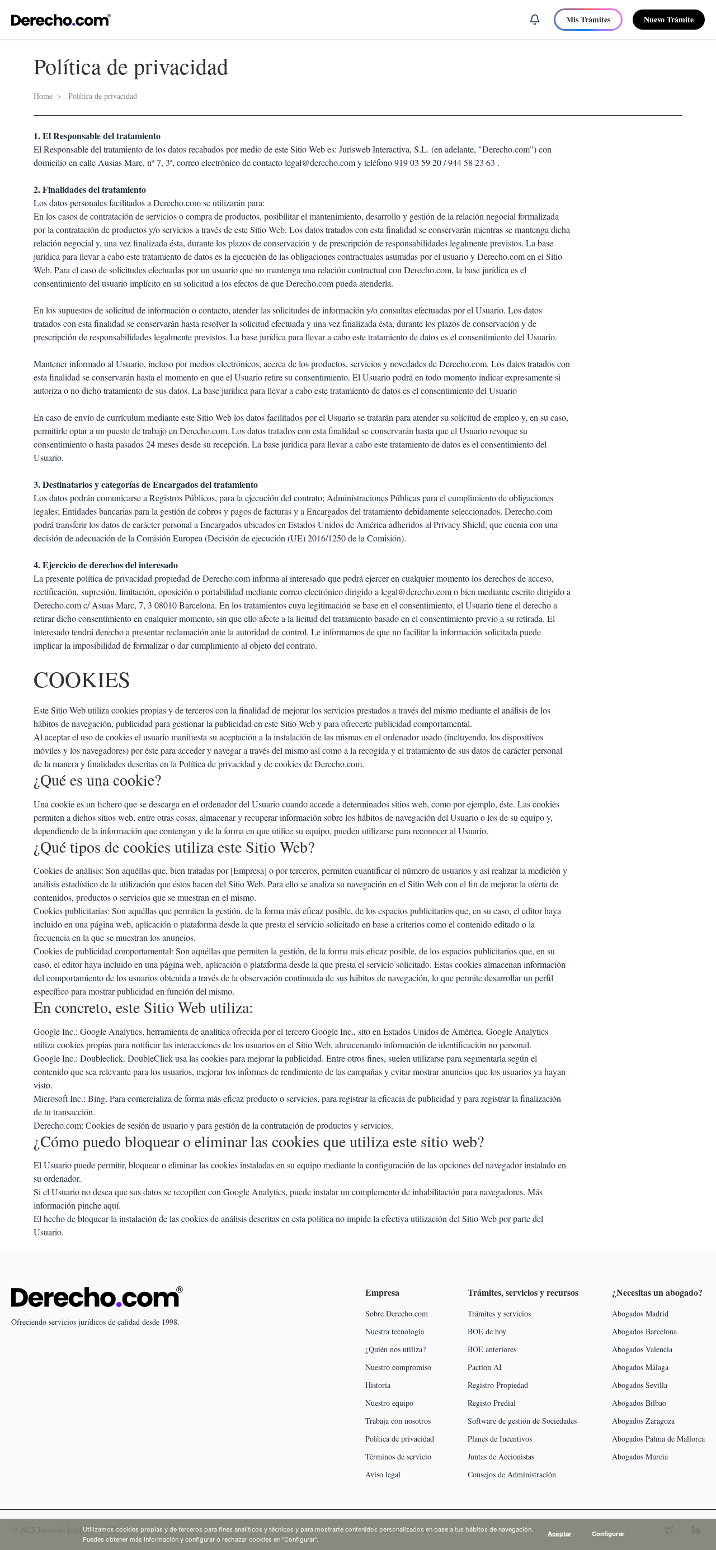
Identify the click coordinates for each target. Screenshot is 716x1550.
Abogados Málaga (640, 1367)
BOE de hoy (487, 1331)
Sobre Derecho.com (396, 1313)
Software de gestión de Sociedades (522, 1420)
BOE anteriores (492, 1349)
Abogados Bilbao (639, 1402)
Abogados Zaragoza (643, 1420)
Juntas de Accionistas (501, 1456)
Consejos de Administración (512, 1474)
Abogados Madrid (640, 1313)
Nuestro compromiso (398, 1367)
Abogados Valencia (642, 1349)
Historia (377, 1385)
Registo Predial (492, 1402)
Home (43, 96)
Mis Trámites (588, 19)
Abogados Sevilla (639, 1385)
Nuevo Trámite (669, 19)
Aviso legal (383, 1474)
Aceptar (560, 1534)
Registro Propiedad (498, 1385)
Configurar (608, 1534)
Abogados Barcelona (644, 1331)
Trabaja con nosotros (398, 1420)
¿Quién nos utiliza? (395, 1349)
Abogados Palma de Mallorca (658, 1438)
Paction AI (485, 1367)
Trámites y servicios (499, 1313)
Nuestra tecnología (394, 1331)
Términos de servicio (398, 1456)
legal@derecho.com (320, 162)
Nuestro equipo (389, 1402)
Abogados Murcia (640, 1456)
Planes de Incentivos (500, 1438)
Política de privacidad (399, 1438)
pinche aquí (98, 1205)
